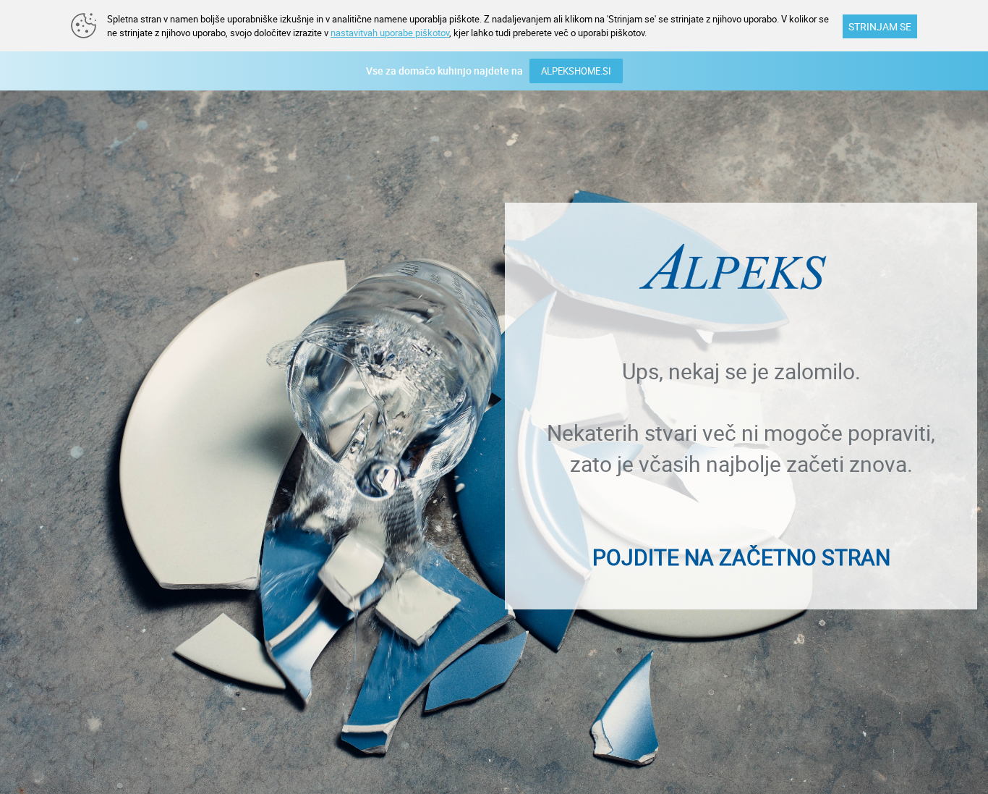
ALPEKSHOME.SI (576, 70)
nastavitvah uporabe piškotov (390, 32)
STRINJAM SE (879, 26)
